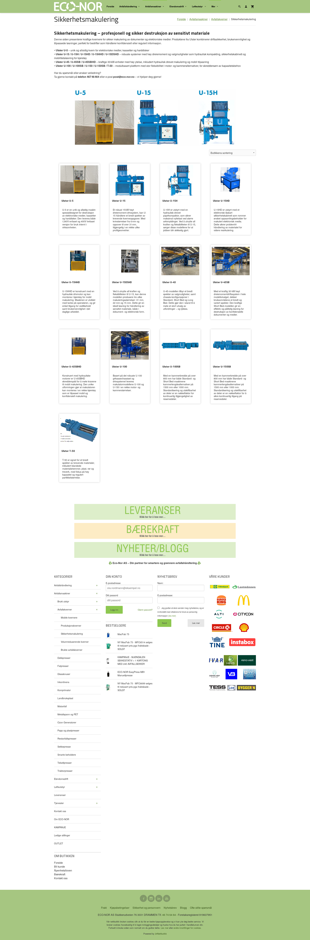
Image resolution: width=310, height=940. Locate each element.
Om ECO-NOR (61, 819)
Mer (213, 6)
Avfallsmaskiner (153, 6)
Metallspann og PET (67, 714)
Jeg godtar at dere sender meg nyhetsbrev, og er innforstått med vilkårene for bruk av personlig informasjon (180, 612)
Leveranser (60, 795)
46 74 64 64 (169, 915)
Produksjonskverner (71, 625)
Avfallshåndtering (128, 6)
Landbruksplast (65, 698)
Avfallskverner (64, 609)
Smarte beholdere (66, 754)
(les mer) (172, 615)
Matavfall (62, 706)
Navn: (160, 583)
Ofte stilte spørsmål (201, 908)
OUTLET (58, 843)
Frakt (104, 908)
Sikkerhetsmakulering (72, 633)
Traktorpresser (64, 770)
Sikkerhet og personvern (146, 908)
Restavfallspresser (66, 738)
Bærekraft (59, 874)
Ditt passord (112, 595)
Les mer (196, 622)
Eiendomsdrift (177, 6)
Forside (110, 6)
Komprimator (64, 690)
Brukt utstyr (63, 601)
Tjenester (59, 803)
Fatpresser (63, 666)
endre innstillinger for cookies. (188, 927)
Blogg (183, 908)
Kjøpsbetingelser (119, 908)
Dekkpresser (63, 657)
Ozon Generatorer (66, 722)
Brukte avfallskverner (71, 649)
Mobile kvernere (69, 617)
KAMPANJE (60, 827)
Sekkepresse (64, 746)
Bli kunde (59, 866)
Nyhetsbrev (170, 908)
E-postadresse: (165, 595)
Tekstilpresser (64, 762)
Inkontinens (63, 682)
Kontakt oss (60, 811)
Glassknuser (63, 674)
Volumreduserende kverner (75, 641)
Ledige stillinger (62, 835)
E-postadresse (113, 583)
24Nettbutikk (161, 933)
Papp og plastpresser (68, 730)
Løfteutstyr (197, 6)
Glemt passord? (145, 609)
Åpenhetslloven (63, 870)
